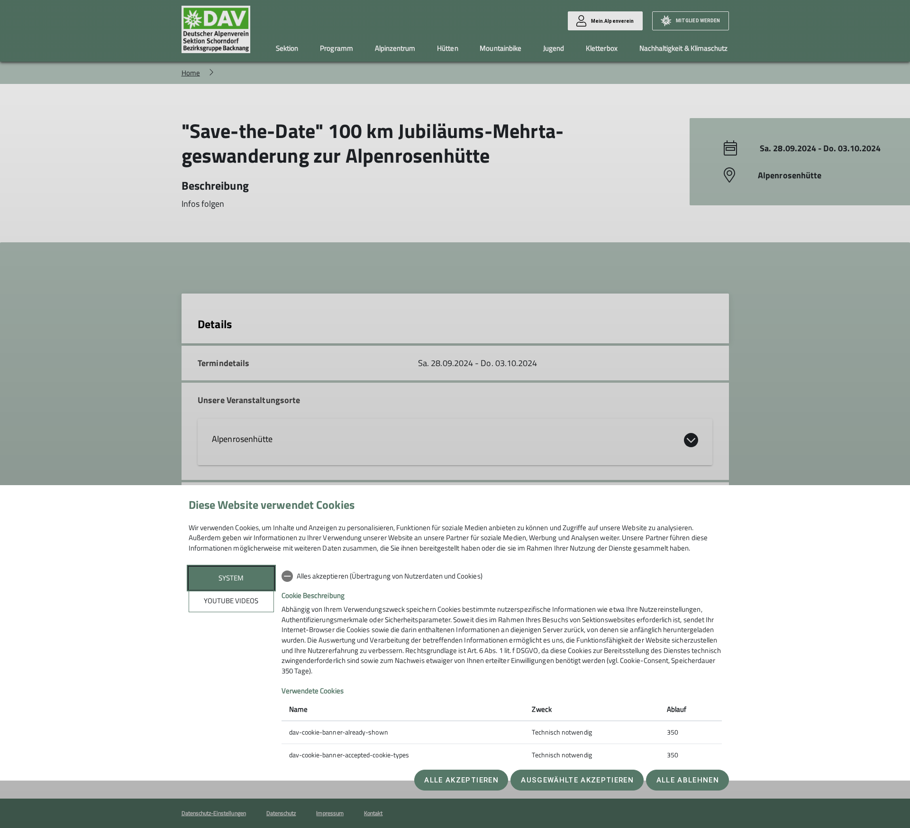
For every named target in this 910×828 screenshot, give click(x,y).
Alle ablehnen (687, 780)
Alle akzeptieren (461, 780)
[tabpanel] (502, 666)
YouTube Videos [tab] (231, 600)
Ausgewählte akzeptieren (577, 780)
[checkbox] (502, 576)
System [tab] (231, 577)
